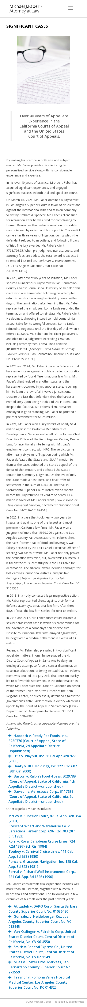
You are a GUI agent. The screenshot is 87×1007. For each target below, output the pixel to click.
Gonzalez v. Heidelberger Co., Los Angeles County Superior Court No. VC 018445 (39, 921)
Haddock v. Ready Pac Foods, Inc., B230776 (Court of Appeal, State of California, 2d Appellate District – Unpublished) (38, 743)
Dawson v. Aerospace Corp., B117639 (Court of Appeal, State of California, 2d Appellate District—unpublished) (40, 796)
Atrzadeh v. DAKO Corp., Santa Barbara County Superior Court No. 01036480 (42, 909)
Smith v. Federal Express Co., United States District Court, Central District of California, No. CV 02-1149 (41, 952)
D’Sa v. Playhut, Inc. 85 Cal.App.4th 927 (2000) (42, 758)
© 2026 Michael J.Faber (38, 1001)
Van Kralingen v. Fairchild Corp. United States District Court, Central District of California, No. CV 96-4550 (42, 936)
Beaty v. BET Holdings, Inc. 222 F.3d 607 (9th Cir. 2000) (42, 769)
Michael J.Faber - (26, 8)
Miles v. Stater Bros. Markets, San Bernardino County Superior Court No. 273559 (39, 967)
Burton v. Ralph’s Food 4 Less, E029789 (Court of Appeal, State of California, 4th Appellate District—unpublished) (42, 781)
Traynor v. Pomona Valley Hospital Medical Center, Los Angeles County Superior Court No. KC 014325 (39, 982)
